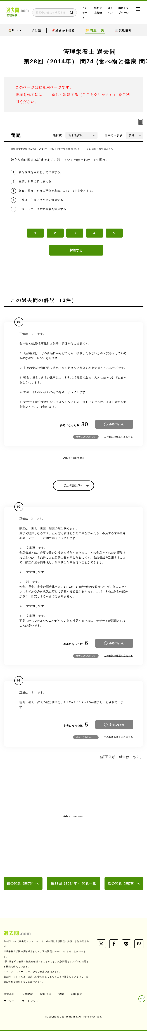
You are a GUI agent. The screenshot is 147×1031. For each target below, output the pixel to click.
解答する (76, 250)
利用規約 (76, 994)
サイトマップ (30, 1000)
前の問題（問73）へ (23, 883)
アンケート (84, 12)
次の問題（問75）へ (124, 883)
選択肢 (57, 135)
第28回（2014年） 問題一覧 (73, 883)
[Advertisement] (73, 846)
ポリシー (9, 1000)
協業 (61, 994)
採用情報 (45, 994)
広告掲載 (27, 994)
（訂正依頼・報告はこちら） (100, 149)
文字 (113, 135)
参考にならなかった (86, 437)
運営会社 (9, 994)
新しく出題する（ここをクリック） (82, 94)
